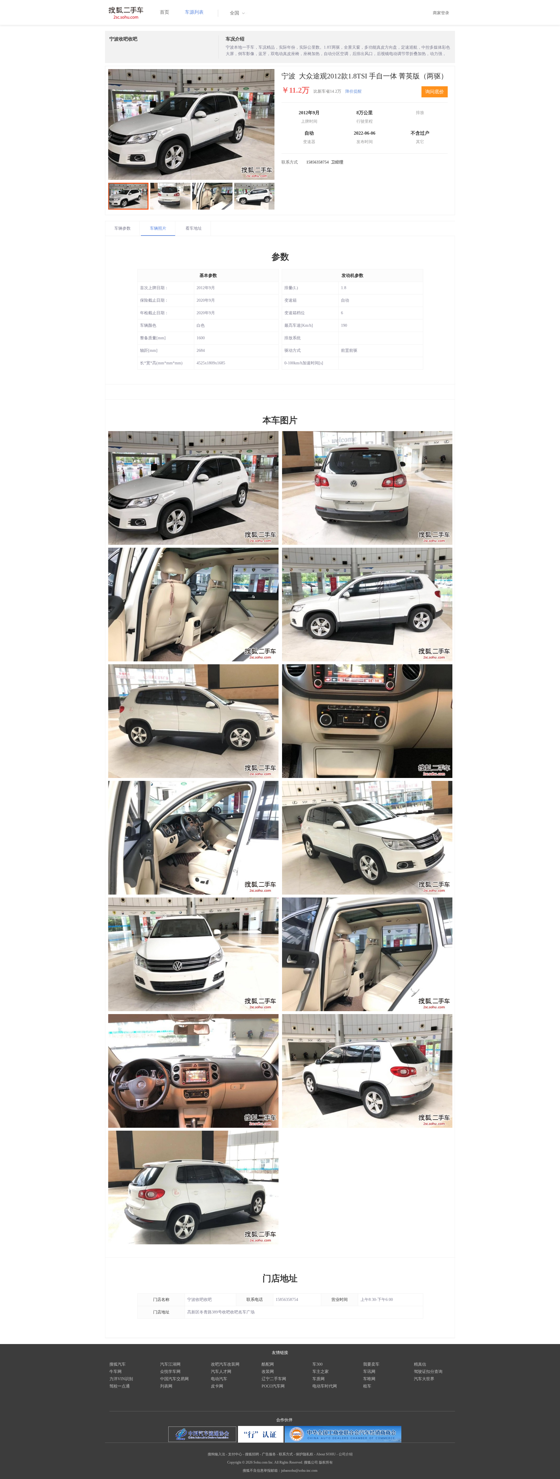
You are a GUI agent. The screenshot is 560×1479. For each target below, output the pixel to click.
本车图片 (280, 420)
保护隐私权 (304, 1454)
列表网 (166, 1386)
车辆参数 (122, 228)
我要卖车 (371, 1364)
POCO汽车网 (273, 1386)
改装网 (268, 1371)
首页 (164, 12)
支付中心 (235, 1454)
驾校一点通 (119, 1386)
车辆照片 (158, 228)
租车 (367, 1386)
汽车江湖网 (170, 1364)
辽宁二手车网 (274, 1379)
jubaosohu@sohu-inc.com (299, 1471)
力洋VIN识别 (121, 1379)
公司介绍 (346, 1454)
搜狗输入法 (216, 1454)
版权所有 (326, 1462)
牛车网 (115, 1371)
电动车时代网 (324, 1386)
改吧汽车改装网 (225, 1364)
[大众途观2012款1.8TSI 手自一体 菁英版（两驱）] (191, 124)
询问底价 (434, 91)
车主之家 (320, 1371)
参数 (280, 256)
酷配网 (268, 1364)
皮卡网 (217, 1386)
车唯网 (369, 1379)
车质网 (318, 1379)
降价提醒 (353, 91)
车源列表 (194, 12)
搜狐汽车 (117, 1364)
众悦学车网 (170, 1371)
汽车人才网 (221, 1371)
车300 (317, 1364)
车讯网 (369, 1371)
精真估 (420, 1364)
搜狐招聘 (252, 1454)
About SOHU (326, 1454)
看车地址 (194, 228)
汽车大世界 (424, 1379)
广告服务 (269, 1454)
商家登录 (441, 13)
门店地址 (280, 1278)
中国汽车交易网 (174, 1379)
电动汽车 (219, 1379)
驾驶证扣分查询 (428, 1371)
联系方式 (286, 1454)
